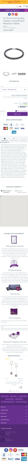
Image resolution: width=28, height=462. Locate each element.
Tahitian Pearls (18, 399)
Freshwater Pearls (23, 396)
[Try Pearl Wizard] (26, 10)
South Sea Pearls (9, 399)
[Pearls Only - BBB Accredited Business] (11, 125)
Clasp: (2, 86)
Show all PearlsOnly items (22, 191)
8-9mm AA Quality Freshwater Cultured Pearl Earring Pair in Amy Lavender (14, 383)
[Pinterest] (16, 14)
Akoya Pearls (13, 396)
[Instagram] (13, 14)
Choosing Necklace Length (7, 401)
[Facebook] (9, 14)
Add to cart (17, 114)
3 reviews (21, 359)
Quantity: (3, 111)
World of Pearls (4, 396)
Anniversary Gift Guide (21, 401)
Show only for (7, 191)
